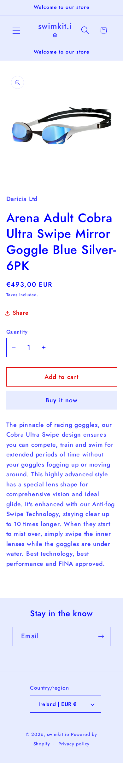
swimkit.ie (58, 734)
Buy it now (61, 400)
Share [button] (21, 313)
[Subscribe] (101, 636)
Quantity (17, 332)
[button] (16, 30)
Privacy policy (74, 744)
